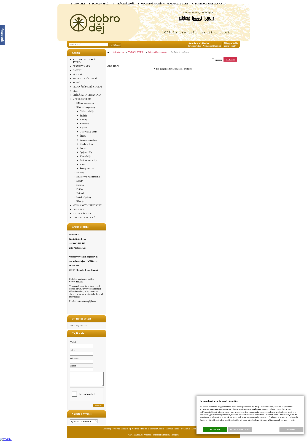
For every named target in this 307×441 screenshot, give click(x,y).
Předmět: (73, 342)
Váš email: (74, 358)
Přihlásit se (207, 46)
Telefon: (73, 366)
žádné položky (230, 46)
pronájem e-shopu (188, 428)
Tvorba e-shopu (172, 428)
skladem (218, 60)
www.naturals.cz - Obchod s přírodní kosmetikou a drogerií (153, 435)
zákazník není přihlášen (198, 43)
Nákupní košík (231, 43)
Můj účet (217, 46)
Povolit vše (215, 429)
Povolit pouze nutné (240, 429)
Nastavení (291, 429)
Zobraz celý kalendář (78, 325)
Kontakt (79, 281)
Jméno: (73, 350)
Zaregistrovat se (194, 46)
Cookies (160, 428)
